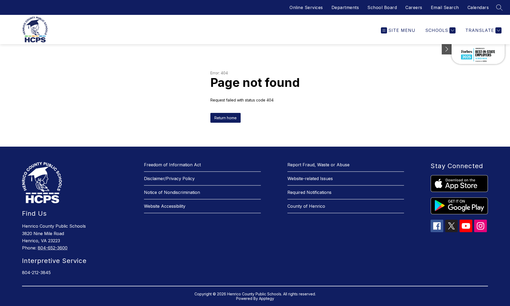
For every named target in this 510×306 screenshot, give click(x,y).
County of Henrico (306, 206)
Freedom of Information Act (172, 164)
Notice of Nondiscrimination (172, 192)
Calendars (478, 7)
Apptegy (266, 298)
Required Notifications (309, 192)
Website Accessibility (164, 206)
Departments (345, 7)
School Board (382, 7)
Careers (413, 7)
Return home (225, 118)
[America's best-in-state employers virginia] (478, 54)
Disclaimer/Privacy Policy (169, 178)
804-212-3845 (36, 272)
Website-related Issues (310, 178)
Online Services (306, 7)
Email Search (445, 7)
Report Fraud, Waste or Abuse (318, 164)
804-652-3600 (52, 247)
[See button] (447, 49)
